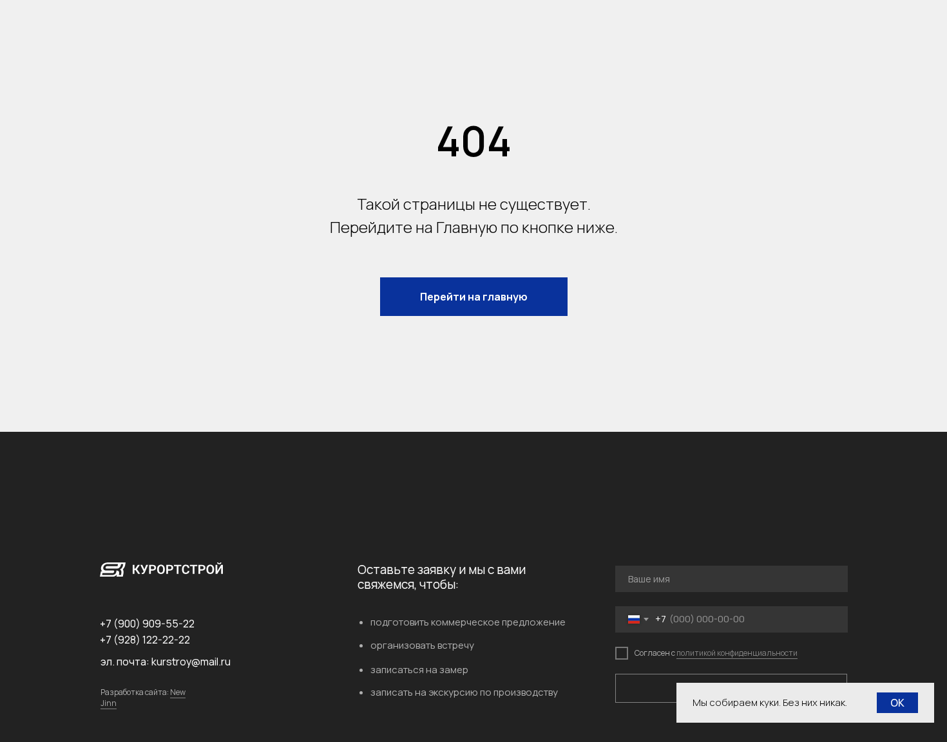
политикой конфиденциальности (737, 652)
